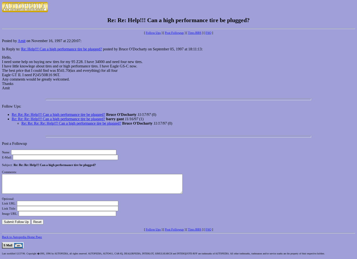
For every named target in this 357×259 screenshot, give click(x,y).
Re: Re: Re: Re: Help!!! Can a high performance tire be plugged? (71, 123)
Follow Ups (153, 33)
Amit (22, 41)
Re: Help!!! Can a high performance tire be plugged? (61, 49)
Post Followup (174, 33)
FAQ (208, 33)
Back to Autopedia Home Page (22, 237)
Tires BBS (194, 33)
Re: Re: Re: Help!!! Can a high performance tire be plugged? (58, 114)
